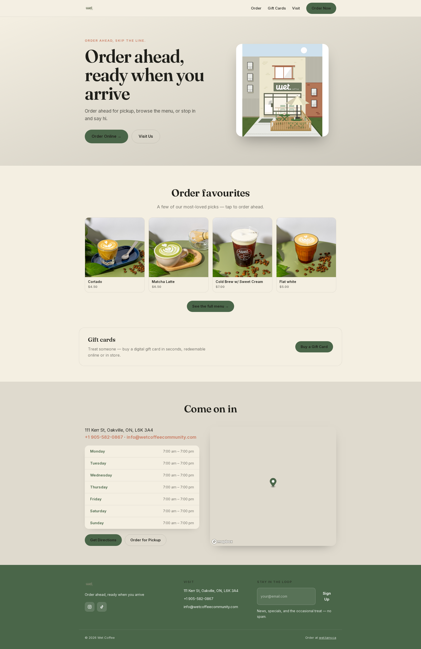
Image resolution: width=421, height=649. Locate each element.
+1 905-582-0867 (104, 437)
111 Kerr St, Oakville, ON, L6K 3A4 (211, 590)
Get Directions (103, 540)
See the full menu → (210, 306)
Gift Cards (277, 8)
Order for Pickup (145, 540)
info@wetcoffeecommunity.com (161, 437)
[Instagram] (90, 607)
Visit (296, 8)
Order (256, 8)
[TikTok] (102, 607)
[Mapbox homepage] (222, 541)
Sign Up (327, 596)
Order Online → (106, 136)
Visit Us (146, 136)
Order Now (321, 8)
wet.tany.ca (327, 637)
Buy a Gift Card (314, 346)
